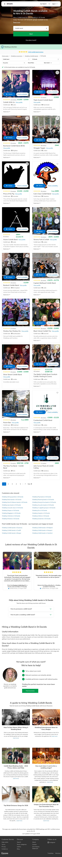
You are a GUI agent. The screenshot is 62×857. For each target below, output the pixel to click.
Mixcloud (57, 853)
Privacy (4, 847)
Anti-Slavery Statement (35, 847)
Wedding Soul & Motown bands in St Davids (14, 502)
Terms (3, 844)
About (34, 842)
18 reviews (43, 417)
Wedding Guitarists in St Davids (41, 519)
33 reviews (13, 463)
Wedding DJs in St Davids (39, 510)
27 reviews (13, 328)
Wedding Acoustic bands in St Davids (43, 505)
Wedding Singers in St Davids (10, 510)
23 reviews (43, 237)
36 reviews (43, 328)
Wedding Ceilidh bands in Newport (42, 530)
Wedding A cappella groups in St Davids (43, 508)
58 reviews (43, 145)
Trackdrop (50, 853)
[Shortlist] (49, 3)
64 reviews (6, 236)
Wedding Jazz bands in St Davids (11, 505)
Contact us (5, 849)
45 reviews (13, 143)
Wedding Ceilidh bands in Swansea (12, 528)
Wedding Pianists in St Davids (10, 519)
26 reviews (43, 280)
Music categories (22, 844)
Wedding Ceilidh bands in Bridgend (42, 528)
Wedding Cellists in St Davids (40, 516)
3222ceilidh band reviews (35, 52)
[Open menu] (4, 3)
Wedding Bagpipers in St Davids (11, 513)
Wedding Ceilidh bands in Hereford (42, 533)
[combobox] (16, 59)
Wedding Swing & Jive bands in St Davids (44, 502)
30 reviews (13, 372)
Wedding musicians (16, 56)
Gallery (19, 847)
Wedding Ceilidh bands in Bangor (11, 533)
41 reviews (43, 97)
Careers (34, 844)
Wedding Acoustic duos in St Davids (12, 508)
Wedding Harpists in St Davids (41, 513)
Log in (54, 4)
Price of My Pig (49, 585)
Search (44, 4)
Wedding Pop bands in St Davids (41, 497)
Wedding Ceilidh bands (31, 56)
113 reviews (13, 99)
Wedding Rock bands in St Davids (11, 499)
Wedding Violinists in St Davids (11, 516)
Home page (5, 56)
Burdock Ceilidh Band (19, 585)
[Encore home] (10, 3)
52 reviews (13, 191)
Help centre (5, 842)
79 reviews (13, 282)
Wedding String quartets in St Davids (12, 497)
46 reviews (43, 191)
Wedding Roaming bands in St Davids (43, 499)
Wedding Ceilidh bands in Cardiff (11, 530)
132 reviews (37, 371)
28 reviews (13, 420)
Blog (18, 849)
